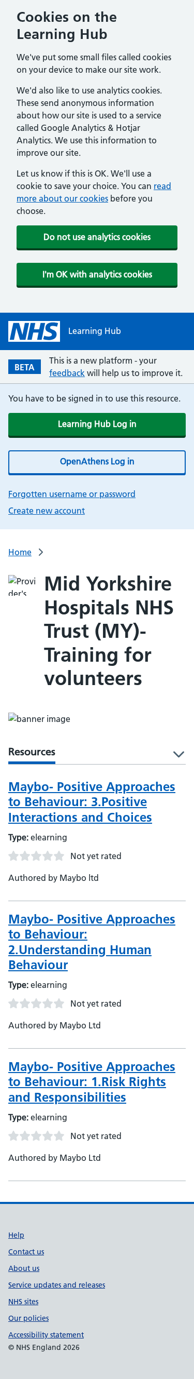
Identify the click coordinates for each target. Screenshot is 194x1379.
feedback (67, 373)
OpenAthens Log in (97, 461)
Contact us (26, 1251)
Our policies (28, 1318)
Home (20, 552)
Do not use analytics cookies (97, 237)
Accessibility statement (46, 1335)
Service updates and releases (56, 1285)
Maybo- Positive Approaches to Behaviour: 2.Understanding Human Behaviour (91, 942)
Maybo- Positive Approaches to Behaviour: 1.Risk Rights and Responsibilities (91, 1082)
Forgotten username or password (72, 494)
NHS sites (23, 1301)
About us (23, 1268)
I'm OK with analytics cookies (97, 274)
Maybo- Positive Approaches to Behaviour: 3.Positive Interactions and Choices (91, 802)
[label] (175, 755)
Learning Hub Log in (97, 424)
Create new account (46, 510)
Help (16, 1235)
